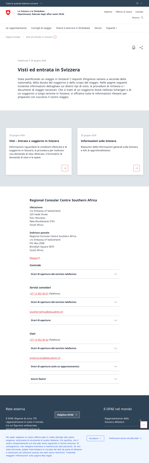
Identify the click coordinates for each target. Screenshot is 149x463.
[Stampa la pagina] (133, 47)
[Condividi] (141, 47)
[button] (16, 28)
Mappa (33, 258)
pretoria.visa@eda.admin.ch (45, 358)
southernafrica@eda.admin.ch (46, 311)
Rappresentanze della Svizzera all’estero (117, 420)
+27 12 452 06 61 (39, 293)
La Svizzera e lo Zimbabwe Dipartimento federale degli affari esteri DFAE (41, 12)
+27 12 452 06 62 (39, 339)
